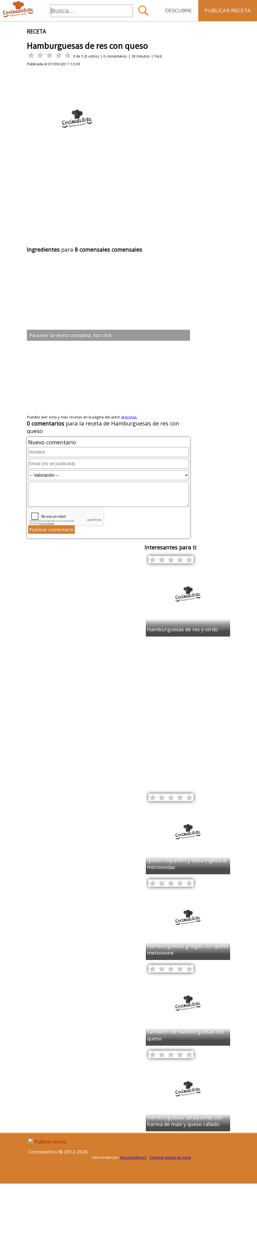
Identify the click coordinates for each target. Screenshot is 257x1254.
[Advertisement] (108, 207)
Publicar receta (228, 10)
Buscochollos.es (133, 1157)
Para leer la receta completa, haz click (70, 335)
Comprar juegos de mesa (170, 1157)
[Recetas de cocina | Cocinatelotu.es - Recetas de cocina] (18, 9)
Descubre (178, 10)
